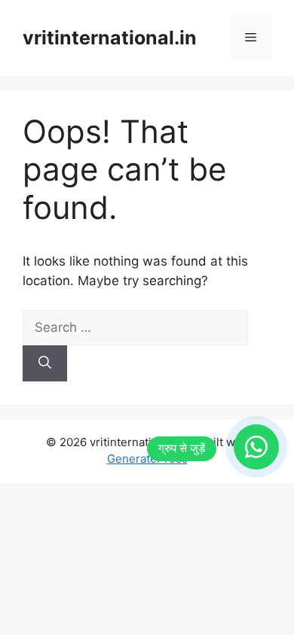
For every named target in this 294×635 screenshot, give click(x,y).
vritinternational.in (110, 37)
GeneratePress (147, 458)
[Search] (45, 363)
